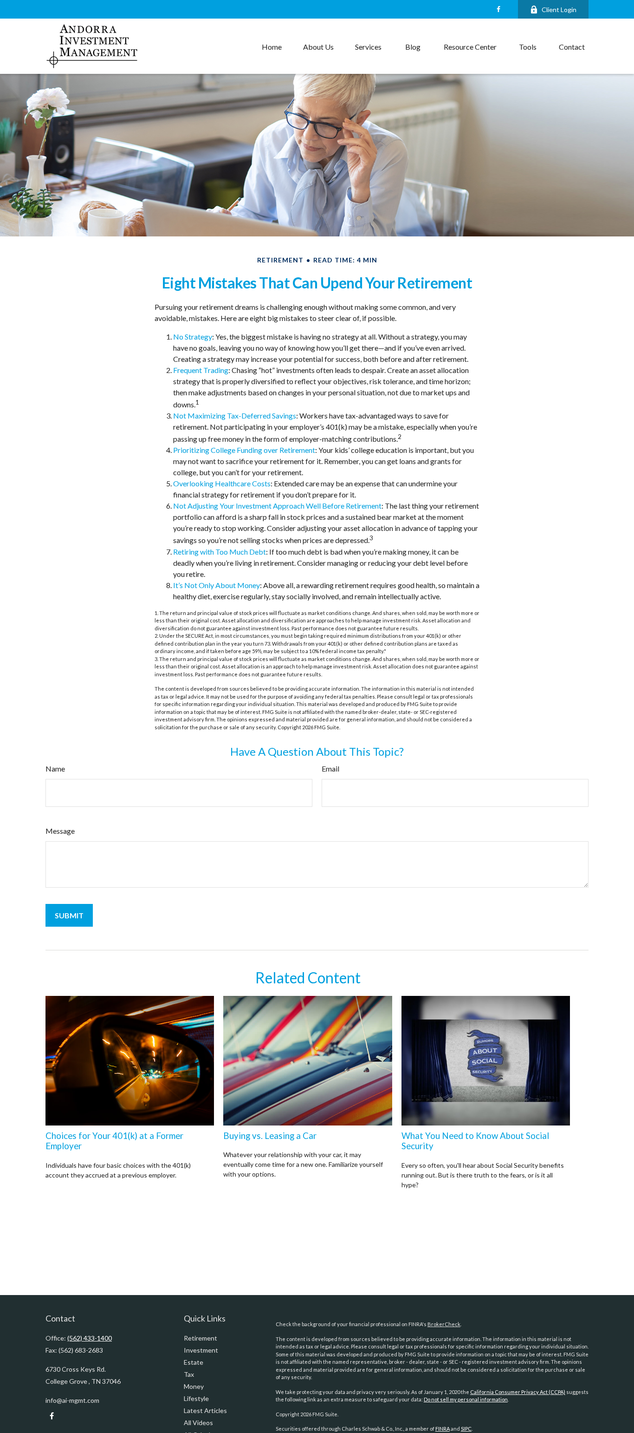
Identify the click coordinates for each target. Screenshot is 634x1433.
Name (55, 768)
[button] (271, 46)
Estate (193, 1362)
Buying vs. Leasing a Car (270, 1136)
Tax (189, 1374)
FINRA (442, 1429)
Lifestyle (196, 1398)
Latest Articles (205, 1410)
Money (194, 1386)
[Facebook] (498, 9)
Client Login (559, 9)
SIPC (466, 1429)
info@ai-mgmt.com (72, 1400)
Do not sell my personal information (466, 1399)
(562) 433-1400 (89, 1338)
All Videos (198, 1422)
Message (60, 830)
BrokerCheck (443, 1324)
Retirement (200, 1338)
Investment (201, 1350)
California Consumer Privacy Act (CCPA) (517, 1392)
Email (330, 768)
